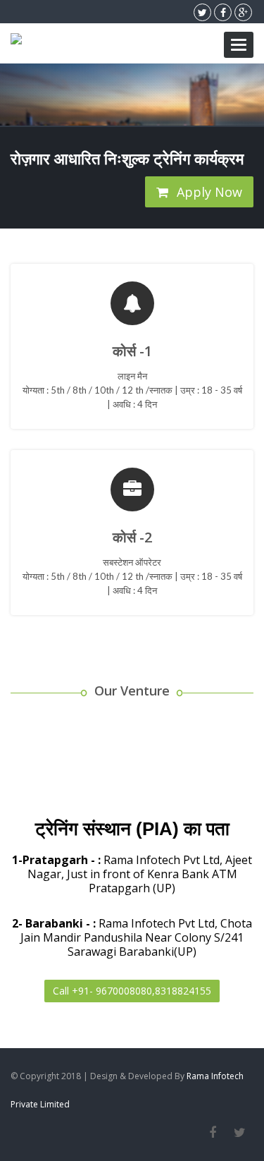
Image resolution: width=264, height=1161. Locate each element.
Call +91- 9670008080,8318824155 (132, 990)
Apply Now (207, 191)
